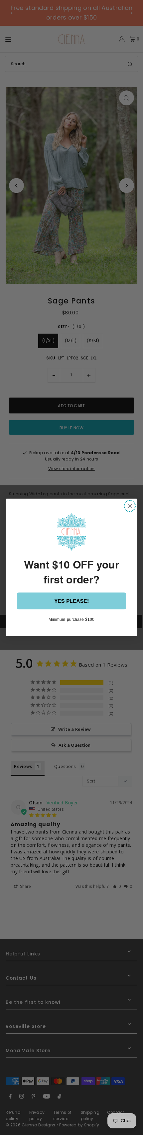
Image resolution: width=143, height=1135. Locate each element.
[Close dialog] (130, 506)
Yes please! (71, 601)
